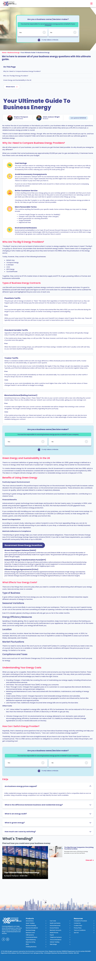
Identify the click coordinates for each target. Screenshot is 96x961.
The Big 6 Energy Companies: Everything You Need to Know (78, 848)
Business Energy (13, 52)
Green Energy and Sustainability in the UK (17, 80)
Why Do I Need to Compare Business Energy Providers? (22, 71)
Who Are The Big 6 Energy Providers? (15, 75)
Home (4, 52)
